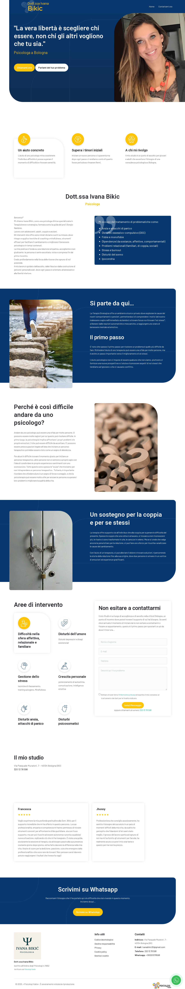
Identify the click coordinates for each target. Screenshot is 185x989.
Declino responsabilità (105, 943)
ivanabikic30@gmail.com (153, 947)
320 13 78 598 (145, 710)
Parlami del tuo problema (51, 67)
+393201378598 (153, 955)
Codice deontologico (104, 939)
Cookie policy (101, 951)
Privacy (98, 947)
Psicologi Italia (29, 969)
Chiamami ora (24, 67)
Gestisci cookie (102, 955)
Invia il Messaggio (132, 705)
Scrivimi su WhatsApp (88, 912)
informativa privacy (127, 695)
